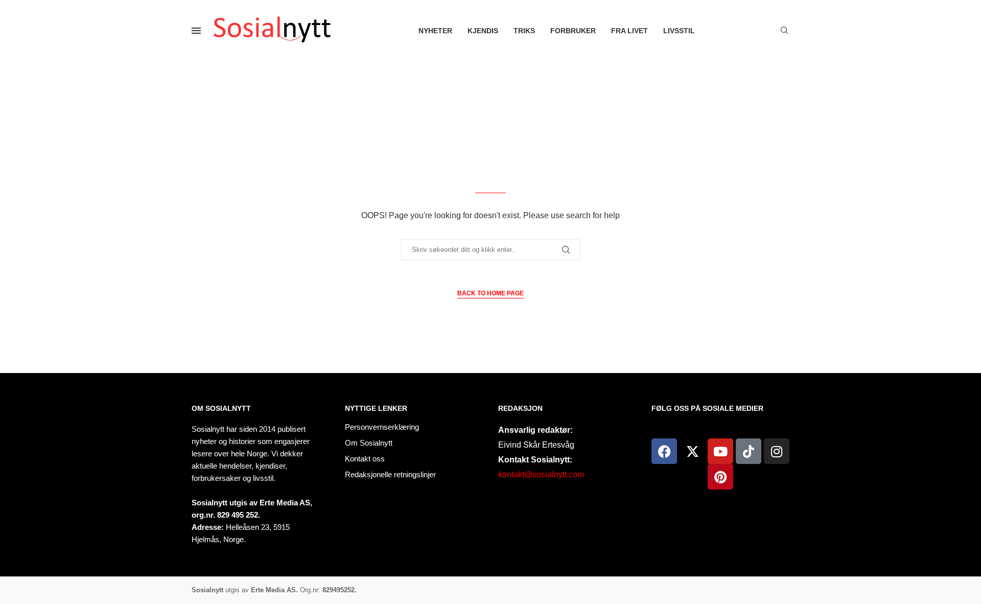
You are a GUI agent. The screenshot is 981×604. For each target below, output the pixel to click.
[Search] (784, 31)
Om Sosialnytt (221, 408)
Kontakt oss (365, 458)
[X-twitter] (692, 451)
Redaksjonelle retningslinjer (390, 474)
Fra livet (629, 31)
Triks (524, 31)
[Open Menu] (196, 30)
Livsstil (679, 31)
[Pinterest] (720, 477)
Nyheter (435, 31)
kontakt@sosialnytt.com (541, 474)
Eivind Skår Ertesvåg (536, 444)
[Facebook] (664, 451)
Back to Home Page (490, 293)
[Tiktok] (748, 451)
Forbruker (573, 31)
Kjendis (483, 31)
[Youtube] (720, 451)
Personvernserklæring (382, 427)
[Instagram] (776, 451)
